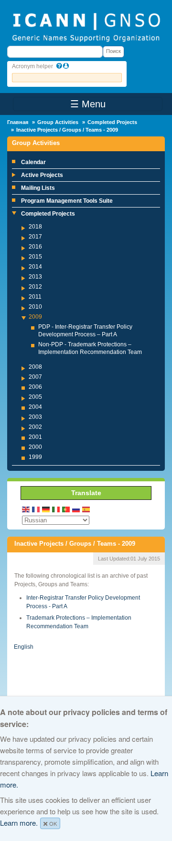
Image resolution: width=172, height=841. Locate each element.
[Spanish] (86, 508)
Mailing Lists (38, 188)
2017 (35, 236)
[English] (26, 508)
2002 (35, 427)
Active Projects (42, 175)
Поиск (113, 51)
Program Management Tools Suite (67, 200)
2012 (35, 286)
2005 (35, 397)
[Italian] (56, 508)
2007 (35, 377)
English (23, 647)
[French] (36, 508)
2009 (35, 316)
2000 (35, 447)
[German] (46, 508)
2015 (35, 256)
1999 (35, 457)
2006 (35, 387)
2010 (35, 306)
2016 (35, 246)
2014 (35, 266)
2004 (35, 407)
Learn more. (19, 823)
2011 (35, 296)
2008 (35, 366)
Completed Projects (112, 122)
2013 (35, 276)
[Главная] (86, 27)
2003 (35, 417)
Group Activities (57, 122)
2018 (35, 226)
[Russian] (76, 508)
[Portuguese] (66, 508)
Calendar (33, 162)
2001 (35, 437)
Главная (17, 122)
